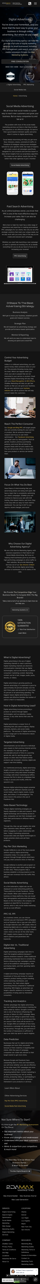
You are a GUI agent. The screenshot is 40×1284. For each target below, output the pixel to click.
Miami (32, 565)
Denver (23, 1215)
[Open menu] (35, 3)
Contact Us (25, 1258)
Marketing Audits (8, 1229)
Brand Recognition (18, 381)
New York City (26, 1227)
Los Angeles (25, 1221)
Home (15, 96)
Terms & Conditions (9, 1250)
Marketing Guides (27, 1247)
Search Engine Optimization (7, 1216)
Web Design (6, 1226)
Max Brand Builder (10, 1196)
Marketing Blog (26, 1244)
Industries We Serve (9, 1258)
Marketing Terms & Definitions (28, 1251)
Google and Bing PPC (15, 427)
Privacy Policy (7, 1247)
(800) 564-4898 (11, 67)
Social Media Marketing (6, 1221)
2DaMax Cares (7, 1244)
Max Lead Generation (20, 1200)
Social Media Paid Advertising (15, 1106)
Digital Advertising (8, 1212)
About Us (5, 1261)
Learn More (22, 633)
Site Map (5, 1253)
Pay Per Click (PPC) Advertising (16, 1101)
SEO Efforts (30, 381)
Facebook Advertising (26, 437)
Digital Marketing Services (8, 1233)
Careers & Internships (28, 1255)
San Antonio (24, 565)
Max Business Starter (28, 1196)
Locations (5, 1255)
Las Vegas (25, 1218)
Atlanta (23, 1212)
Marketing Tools (27, 1261)
